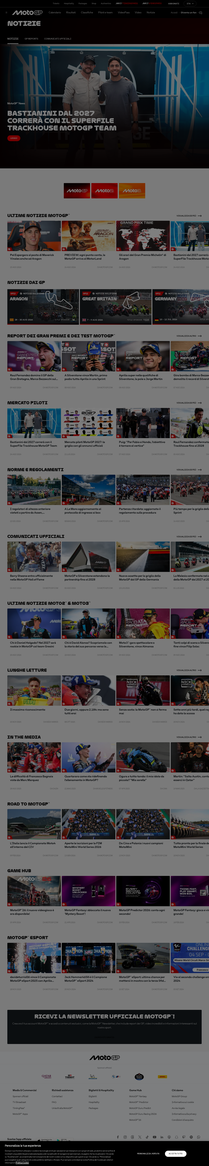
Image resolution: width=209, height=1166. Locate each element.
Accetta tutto (176, 1154)
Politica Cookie (22, 1163)
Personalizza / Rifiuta (148, 1154)
